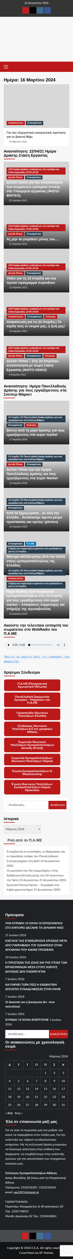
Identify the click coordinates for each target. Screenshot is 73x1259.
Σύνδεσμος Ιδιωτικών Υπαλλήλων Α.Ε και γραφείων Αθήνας (32, 728)
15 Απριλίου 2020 (18, 483)
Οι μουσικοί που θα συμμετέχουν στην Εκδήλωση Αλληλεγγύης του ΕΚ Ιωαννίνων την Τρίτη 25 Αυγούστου (35, 875)
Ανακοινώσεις (15, 123)
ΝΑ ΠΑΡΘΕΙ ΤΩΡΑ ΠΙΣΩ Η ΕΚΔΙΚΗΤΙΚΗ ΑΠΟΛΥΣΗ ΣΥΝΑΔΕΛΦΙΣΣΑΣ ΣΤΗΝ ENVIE (33, 987)
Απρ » (18, 1113)
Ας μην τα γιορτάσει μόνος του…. (33, 239)
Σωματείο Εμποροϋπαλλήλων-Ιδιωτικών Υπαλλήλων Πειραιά (32, 760)
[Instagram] (40, 10)
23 (54, 1096)
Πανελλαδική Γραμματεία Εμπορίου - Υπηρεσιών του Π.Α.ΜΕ (32, 699)
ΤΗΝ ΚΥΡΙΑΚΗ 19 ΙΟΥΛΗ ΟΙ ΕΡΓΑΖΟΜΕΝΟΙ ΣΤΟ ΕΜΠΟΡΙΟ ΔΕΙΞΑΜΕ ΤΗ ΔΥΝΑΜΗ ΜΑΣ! (34, 925)
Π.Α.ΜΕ (30, 543)
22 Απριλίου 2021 (18, 200)
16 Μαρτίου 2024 (18, 141)
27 (27, 1104)
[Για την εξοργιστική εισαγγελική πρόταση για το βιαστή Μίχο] (36, 106)
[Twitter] (33, 10)
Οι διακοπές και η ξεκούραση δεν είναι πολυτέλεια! (30, 1004)
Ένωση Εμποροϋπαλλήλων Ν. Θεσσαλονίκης (32, 773)
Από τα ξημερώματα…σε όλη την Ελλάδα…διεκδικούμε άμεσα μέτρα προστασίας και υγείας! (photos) (34, 517)
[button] (7, 66)
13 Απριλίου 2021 (18, 331)
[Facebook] (47, 10)
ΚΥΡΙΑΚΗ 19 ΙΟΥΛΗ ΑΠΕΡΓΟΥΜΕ (27, 1020)
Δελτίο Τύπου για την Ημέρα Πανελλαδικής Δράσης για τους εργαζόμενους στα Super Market (32, 474)
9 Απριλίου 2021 (17, 374)
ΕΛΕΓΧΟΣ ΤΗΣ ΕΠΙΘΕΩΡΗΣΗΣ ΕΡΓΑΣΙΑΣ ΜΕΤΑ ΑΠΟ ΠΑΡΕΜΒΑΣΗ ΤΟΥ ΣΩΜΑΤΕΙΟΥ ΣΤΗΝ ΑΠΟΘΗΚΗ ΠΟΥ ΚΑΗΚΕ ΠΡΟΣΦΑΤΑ (36, 945)
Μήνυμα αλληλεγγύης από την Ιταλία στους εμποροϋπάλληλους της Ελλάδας (36, 561)
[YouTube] (25, 10)
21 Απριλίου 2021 (18, 244)
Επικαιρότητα (35, 123)
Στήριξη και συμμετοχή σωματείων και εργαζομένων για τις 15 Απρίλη (35, 550)
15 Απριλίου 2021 (18, 287)
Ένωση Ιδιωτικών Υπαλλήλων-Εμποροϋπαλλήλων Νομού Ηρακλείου (32, 787)
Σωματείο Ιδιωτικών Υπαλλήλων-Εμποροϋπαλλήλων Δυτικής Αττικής (32, 745)
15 (45, 1088)
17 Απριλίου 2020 (18, 439)
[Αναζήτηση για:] (27, 805)
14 (36, 1088)
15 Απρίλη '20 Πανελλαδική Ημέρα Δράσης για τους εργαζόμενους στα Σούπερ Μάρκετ (35, 419)
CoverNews (27, 1252)
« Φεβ (9, 1113)
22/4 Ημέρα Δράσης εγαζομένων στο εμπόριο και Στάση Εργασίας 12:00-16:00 (33, 171)
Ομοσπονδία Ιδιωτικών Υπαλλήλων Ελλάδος (32, 714)
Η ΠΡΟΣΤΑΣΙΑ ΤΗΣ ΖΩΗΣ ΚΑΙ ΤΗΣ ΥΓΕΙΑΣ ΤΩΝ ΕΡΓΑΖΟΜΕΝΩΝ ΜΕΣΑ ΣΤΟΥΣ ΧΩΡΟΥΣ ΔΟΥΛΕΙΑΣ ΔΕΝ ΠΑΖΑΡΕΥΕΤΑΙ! (36, 967)
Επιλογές (51, 316)
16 (54, 1088)
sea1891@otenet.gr (26, 1192)
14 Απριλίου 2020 (18, 614)
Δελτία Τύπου (15, 177)
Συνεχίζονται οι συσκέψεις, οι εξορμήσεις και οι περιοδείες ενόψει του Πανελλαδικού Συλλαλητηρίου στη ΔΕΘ (36, 856)
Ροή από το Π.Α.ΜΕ (24, 840)
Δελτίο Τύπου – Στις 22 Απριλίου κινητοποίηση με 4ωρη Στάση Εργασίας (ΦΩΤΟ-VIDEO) (32, 365)
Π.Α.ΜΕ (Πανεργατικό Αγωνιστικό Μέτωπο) (32, 685)
